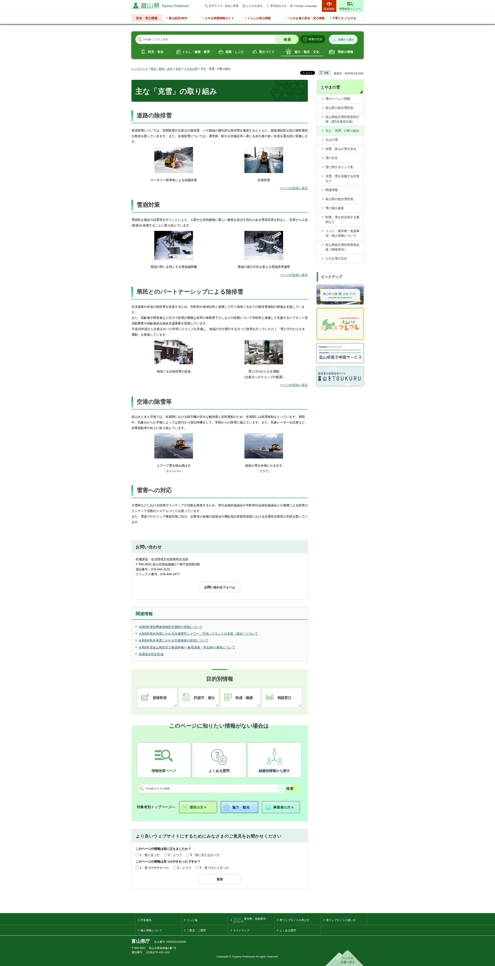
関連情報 (331, 190)
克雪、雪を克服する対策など (342, 178)
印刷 (326, 72)
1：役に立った (150, 855)
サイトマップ (241, 930)
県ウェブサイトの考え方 (294, 920)
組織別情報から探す (274, 771)
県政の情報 (345, 51)
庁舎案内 (146, 920)
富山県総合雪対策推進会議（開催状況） (342, 247)
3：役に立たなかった (205, 855)
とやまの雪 (191, 68)
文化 (178, 68)
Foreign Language (305, 5)
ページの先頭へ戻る (294, 188)
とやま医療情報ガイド (219, 18)
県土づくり (267, 51)
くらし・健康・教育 (196, 51)
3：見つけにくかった (214, 867)
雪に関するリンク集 (339, 167)
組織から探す (346, 39)
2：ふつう (175, 855)
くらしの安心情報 (259, 18)
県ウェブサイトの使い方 (341, 920)
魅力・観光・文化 (306, 51)
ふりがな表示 (254, 5)
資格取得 (160, 698)
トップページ (139, 68)
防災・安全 (156, 51)
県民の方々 (198, 807)
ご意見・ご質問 (196, 930)
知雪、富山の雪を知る (340, 149)
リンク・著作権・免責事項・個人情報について (342, 233)
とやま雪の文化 (336, 258)
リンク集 (192, 920)
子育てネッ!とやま (344, 18)
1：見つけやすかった (154, 867)
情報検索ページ (164, 771)
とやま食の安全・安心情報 (307, 18)
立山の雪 (331, 139)
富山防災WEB (178, 18)
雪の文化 (331, 158)
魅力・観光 (241, 807)
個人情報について (151, 930)
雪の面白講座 (334, 208)
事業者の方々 (283, 807)
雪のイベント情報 (337, 98)
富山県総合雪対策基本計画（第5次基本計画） (342, 119)
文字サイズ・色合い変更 (224, 5)
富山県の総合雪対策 (339, 107)
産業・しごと (234, 51)
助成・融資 (244, 698)
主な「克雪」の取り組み (342, 130)
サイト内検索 (140, 39)
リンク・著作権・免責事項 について (249, 920)
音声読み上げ (278, 5)
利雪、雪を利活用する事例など (342, 220)
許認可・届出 (204, 698)
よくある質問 (219, 771)
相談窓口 (284, 698)
